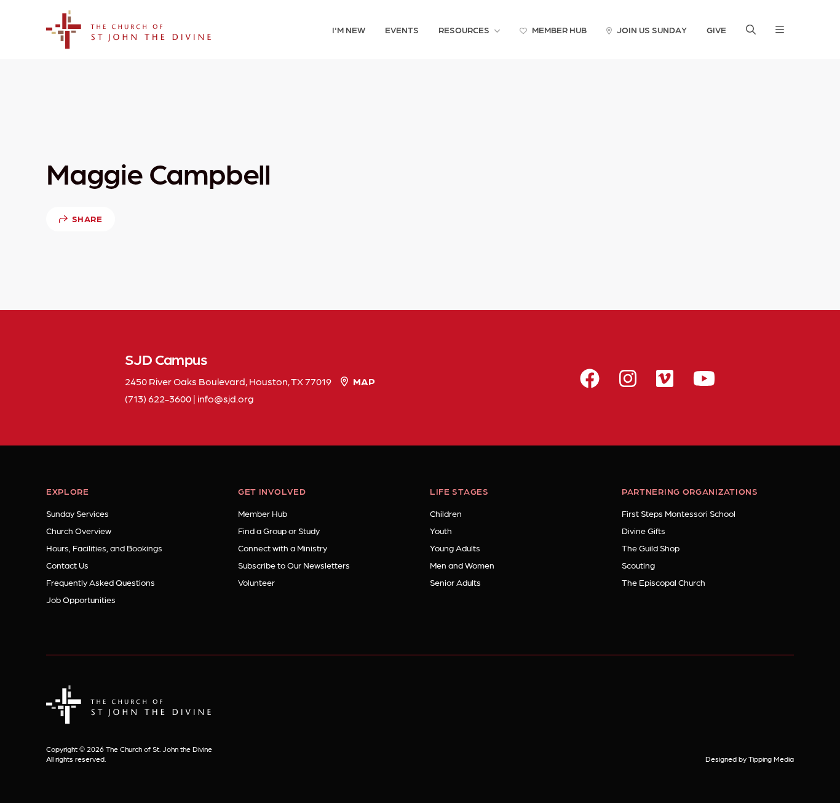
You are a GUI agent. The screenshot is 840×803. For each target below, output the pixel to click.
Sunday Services (77, 513)
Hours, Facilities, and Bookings (104, 547)
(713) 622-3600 (158, 398)
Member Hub (262, 513)
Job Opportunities (81, 599)
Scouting (638, 564)
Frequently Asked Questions (100, 582)
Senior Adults (455, 582)
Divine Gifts (643, 530)
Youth (441, 530)
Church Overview (78, 530)
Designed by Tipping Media (749, 759)
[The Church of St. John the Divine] (129, 29)
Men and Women (462, 564)
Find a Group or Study (279, 530)
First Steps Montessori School (678, 513)
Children (446, 513)
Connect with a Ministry (282, 547)
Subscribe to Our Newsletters (294, 564)
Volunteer (256, 582)
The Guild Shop (651, 547)
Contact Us (67, 564)
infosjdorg (225, 398)
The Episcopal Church (663, 582)
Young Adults (455, 547)
